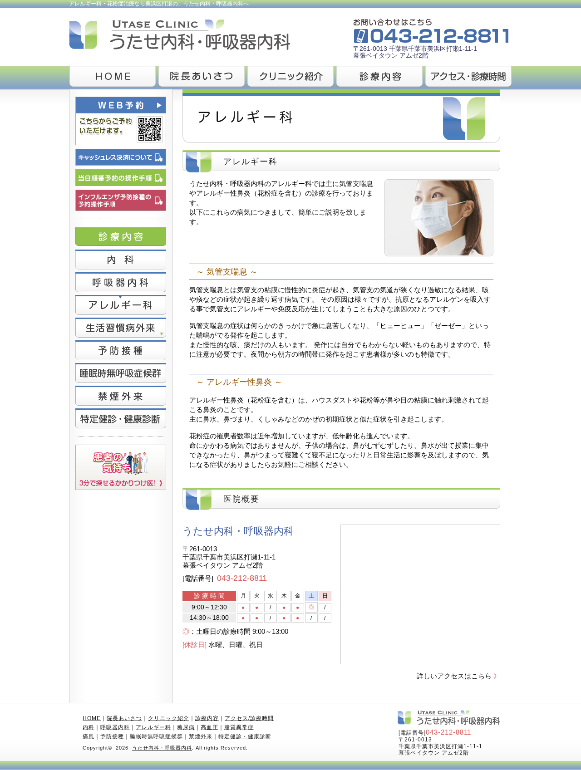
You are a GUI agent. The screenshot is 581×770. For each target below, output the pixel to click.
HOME (92, 718)
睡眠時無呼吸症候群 (156, 736)
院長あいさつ (124, 718)
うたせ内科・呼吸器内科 (162, 747)
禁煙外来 (200, 736)
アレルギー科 (153, 727)
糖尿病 (186, 727)
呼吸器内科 (115, 727)
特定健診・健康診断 (244, 736)
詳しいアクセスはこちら (454, 676)
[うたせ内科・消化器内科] (196, 23)
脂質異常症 (239, 727)
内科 (88, 727)
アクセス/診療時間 (249, 718)
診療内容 (207, 718)
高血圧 (209, 727)
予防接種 (112, 736)
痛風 (88, 736)
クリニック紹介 (168, 718)
